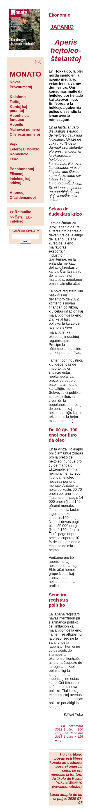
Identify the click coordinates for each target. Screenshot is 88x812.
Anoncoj (17, 193)
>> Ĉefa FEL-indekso (21, 219)
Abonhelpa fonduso (19, 118)
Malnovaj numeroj (25, 129)
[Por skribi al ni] (38, 63)
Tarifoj (15, 102)
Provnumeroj (21, 87)
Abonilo (16, 124)
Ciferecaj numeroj (25, 134)
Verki (14, 144)
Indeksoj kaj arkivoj (20, 181)
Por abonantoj (22, 169)
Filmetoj (16, 174)
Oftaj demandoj (23, 197)
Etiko (14, 159)
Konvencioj (19, 154)
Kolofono (18, 97)
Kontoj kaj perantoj (18, 109)
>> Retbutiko (20, 212)
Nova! (15, 82)
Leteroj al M (24, 149)
